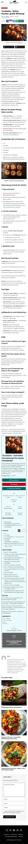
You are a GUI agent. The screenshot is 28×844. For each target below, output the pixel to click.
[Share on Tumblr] (19, 21)
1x (19, 530)
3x (24, 530)
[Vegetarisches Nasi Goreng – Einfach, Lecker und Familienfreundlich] (14, 754)
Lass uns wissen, (11, 644)
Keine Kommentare (6, 17)
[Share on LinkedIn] (22, 21)
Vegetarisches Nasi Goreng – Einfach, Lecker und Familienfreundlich (13, 769)
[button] (3, 475)
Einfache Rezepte (18, 840)
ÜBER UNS (20, 834)
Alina (7, 16)
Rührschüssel (7, 195)
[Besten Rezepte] (14, 2)
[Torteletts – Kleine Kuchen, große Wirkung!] (14, 40)
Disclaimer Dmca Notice (11, 836)
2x (21, 530)
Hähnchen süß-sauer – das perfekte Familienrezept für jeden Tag (11, 737)
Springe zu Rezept (9, 47)
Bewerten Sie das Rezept (15, 488)
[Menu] (2, 2)
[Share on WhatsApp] (16, 21)
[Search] (26, 2)
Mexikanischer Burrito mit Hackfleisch (11, 707)
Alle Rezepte (4, 8)
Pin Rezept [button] (14, 484)
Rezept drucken (20, 47)
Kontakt (21, 836)
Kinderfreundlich (7, 128)
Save (11, 20)
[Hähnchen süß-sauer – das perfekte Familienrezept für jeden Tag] (14, 722)
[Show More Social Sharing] (25, 21)
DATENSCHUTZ (13, 834)
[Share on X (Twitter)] (14, 21)
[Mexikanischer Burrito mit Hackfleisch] (14, 693)
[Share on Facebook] (7, 21)
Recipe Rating (6, 780)
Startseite (6, 834)
